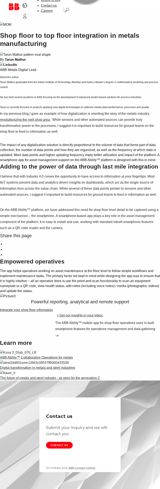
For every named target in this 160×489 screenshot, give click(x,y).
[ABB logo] (14, 6)
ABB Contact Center (82, 468)
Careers (47, 11)
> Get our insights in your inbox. (80, 315)
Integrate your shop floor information (26, 310)
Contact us (49, 5)
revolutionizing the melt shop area (25, 119)
